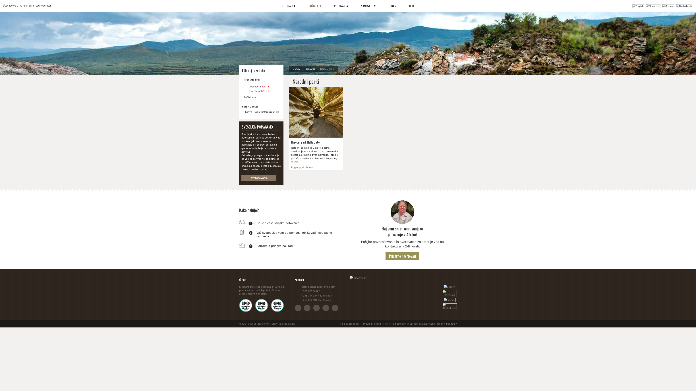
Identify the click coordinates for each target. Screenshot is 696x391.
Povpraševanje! (258, 178)
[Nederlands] (684, 6)
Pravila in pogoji (372, 323)
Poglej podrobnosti (302, 167)
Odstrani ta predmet (245, 86)
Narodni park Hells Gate (305, 142)
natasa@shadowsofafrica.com (318, 286)
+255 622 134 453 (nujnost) (317, 299)
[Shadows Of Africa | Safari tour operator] (27, 6)
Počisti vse (250, 97)
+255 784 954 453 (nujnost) (317, 295)
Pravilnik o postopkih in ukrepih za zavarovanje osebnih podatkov (420, 323)
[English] (638, 6)
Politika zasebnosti (350, 323)
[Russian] (668, 6)
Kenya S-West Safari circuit (262, 111)
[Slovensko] (653, 6)
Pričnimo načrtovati (402, 256)
